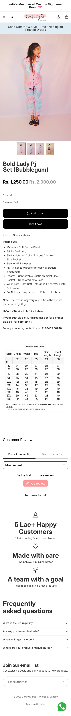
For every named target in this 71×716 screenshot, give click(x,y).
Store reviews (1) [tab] (52, 454)
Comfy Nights (29, 696)
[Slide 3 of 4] (40, 149)
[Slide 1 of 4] (21, 149)
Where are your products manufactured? (27, 647)
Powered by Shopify (47, 696)
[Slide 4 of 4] (50, 149)
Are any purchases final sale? (21, 631)
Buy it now (35, 223)
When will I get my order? (18, 639)
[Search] (12, 17)
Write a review (35, 483)
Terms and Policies (35, 704)
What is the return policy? (18, 623)
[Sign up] (62, 682)
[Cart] (67, 17)
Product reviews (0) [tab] (19, 454)
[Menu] (4, 17)
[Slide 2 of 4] (31, 149)
